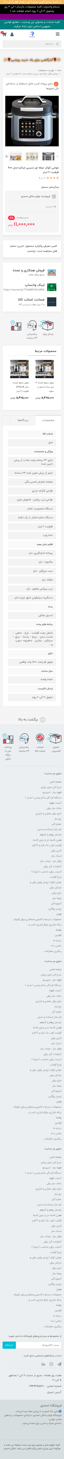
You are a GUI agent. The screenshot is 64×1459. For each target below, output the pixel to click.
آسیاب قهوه (55, 803)
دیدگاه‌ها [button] (23, 420)
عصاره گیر (56, 824)
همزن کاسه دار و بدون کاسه (47, 840)
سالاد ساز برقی (54, 808)
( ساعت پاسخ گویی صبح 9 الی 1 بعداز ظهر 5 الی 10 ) (32, 2)
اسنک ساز (56, 856)
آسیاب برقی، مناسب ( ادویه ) (46, 871)
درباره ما (57, 940)
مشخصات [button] (48, 420)
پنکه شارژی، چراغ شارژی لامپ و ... (43, 924)
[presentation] (57, 156)
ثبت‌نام (9, 1345)
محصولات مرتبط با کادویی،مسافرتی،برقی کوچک (37, 919)
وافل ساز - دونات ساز (50, 861)
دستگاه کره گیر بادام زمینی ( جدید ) (43, 797)
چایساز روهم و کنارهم (50, 834)
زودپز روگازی (54, 908)
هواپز (58, 914)
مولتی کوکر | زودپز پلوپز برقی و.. (45, 882)
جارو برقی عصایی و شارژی (48, 813)
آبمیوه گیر (56, 903)
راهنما (58, 930)
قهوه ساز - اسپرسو (52, 792)
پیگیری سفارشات (52, 951)
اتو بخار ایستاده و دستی (49, 829)
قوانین (58, 935)
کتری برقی (56, 850)
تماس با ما (56, 945)
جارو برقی (56, 893)
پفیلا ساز (56, 898)
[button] (6, 34)
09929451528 (36, 1386)
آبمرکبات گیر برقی (52, 866)
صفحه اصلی (55, 782)
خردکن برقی (55, 887)
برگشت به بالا (28, 719)
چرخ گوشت (55, 877)
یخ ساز (57, 818)
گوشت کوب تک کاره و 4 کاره (46, 845)
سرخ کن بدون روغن (51, 787)
